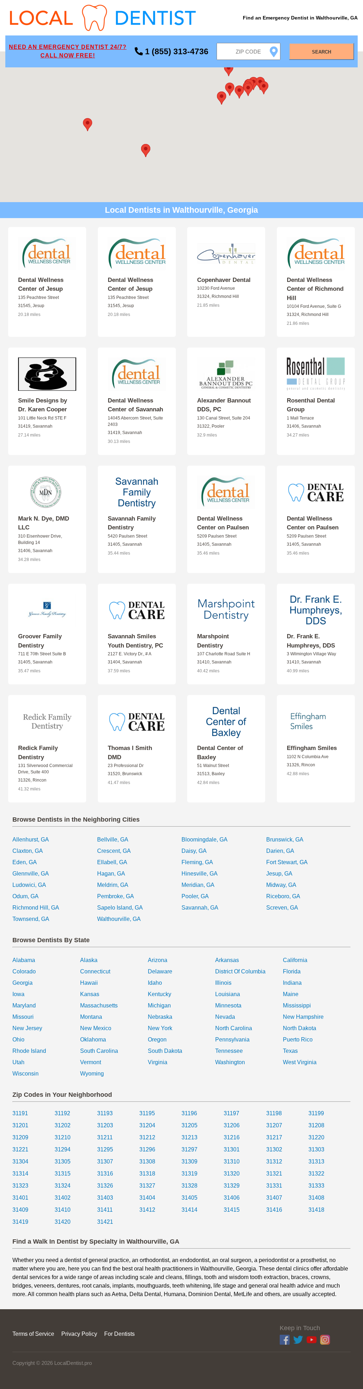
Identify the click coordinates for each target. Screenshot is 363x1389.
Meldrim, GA (112, 885)
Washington (230, 1062)
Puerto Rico (298, 1040)
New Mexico (95, 1028)
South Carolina (99, 1051)
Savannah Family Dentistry (132, 523)
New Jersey (27, 1028)
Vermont (90, 1062)
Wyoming (92, 1074)
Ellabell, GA (112, 862)
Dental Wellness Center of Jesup (40, 285)
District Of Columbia (240, 971)
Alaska (88, 960)
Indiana (292, 983)
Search (321, 52)
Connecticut (95, 971)
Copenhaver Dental (224, 280)
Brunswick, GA (284, 840)
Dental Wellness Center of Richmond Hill (315, 289)
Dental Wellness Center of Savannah (135, 405)
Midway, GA (281, 885)
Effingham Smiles (312, 748)
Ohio (18, 1040)
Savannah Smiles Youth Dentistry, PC (135, 641)
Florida (292, 971)
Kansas (89, 994)
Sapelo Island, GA (120, 908)
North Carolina (233, 1028)
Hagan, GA (111, 874)
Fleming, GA (197, 862)
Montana (91, 1017)
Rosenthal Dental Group (311, 405)
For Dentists (119, 1334)
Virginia (157, 1062)
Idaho (155, 983)
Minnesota (228, 1005)
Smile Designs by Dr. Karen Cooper (42, 405)
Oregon (157, 1040)
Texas (290, 1051)
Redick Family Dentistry (38, 753)
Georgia (22, 983)
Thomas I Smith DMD (130, 753)
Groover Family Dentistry (40, 641)
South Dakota (165, 1051)
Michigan (159, 1005)
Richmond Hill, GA (35, 908)
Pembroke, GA (115, 896)
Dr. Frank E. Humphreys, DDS (311, 641)
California (295, 960)
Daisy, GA (194, 851)
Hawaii (89, 983)
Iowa (18, 994)
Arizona (157, 960)
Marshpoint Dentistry (213, 641)
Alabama (23, 960)
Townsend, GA (30, 919)
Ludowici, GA (29, 885)
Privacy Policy (79, 1334)
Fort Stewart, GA (287, 862)
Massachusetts (99, 1005)
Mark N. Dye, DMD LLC (43, 523)
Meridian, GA (198, 885)
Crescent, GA (114, 851)
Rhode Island (29, 1051)
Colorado (24, 971)
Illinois (223, 983)
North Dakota (299, 1028)
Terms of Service (33, 1334)
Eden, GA (24, 862)
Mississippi (297, 1005)
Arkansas (227, 960)
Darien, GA (280, 851)
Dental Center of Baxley (220, 753)
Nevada (225, 1017)
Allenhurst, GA (30, 840)
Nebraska (160, 1017)
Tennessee (229, 1051)
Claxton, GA (27, 851)
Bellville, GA (112, 840)
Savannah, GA (200, 908)
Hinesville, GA (200, 874)
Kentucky (159, 994)
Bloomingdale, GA (205, 840)
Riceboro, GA (283, 896)
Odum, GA (25, 896)
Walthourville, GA (119, 919)
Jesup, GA (279, 874)
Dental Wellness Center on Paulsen (223, 523)
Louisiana (227, 994)
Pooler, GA (195, 896)
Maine (290, 994)
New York (160, 1028)
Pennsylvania (232, 1040)
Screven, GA (282, 908)
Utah (18, 1062)
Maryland (24, 1005)
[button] (145, 150)
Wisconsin (25, 1074)
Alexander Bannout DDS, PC (224, 405)
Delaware (160, 971)
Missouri (23, 1017)
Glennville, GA (30, 874)
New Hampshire (303, 1017)
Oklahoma (93, 1040)
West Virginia (300, 1062)
